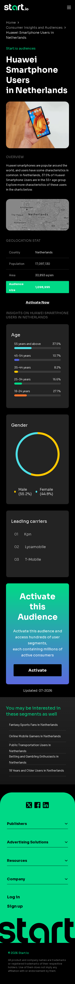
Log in (13, 897)
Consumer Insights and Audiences (34, 27)
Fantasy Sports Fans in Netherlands (33, 725)
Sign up (15, 906)
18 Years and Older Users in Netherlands (36, 770)
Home (11, 22)
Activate (37, 670)
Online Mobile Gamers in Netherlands (35, 736)
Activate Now (37, 302)
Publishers (17, 824)
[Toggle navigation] (68, 7)
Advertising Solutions (27, 842)
